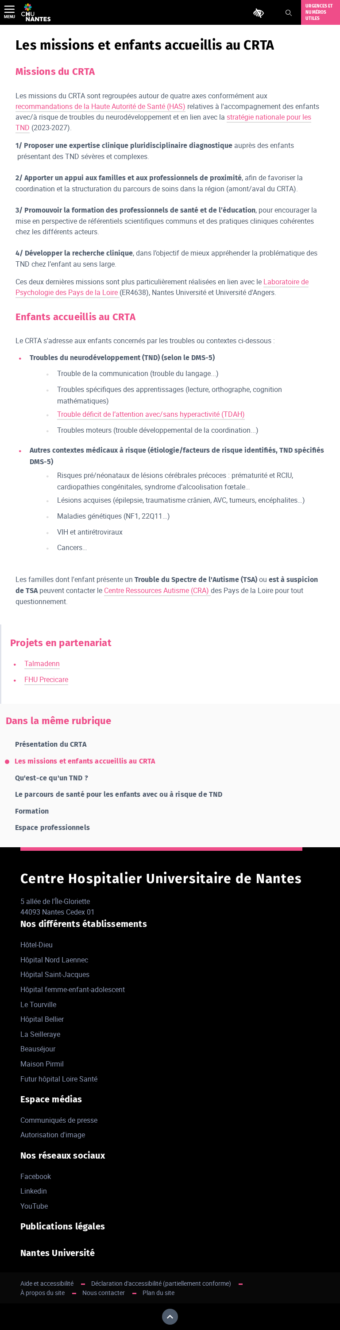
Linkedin (33, 1191)
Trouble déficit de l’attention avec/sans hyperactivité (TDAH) (151, 414)
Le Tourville (38, 1004)
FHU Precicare (46, 679)
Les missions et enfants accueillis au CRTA (85, 761)
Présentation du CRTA (50, 744)
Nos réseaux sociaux (62, 1155)
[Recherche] (288, 13)
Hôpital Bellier (42, 1019)
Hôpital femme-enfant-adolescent (72, 989)
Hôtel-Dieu (36, 945)
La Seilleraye (40, 1034)
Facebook (35, 1176)
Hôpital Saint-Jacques (54, 974)
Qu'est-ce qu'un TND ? (51, 778)
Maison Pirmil (42, 1064)
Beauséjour (37, 1049)
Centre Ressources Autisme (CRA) (157, 590)
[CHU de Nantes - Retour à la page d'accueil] (36, 12)
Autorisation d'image (52, 1135)
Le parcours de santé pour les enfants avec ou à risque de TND (119, 794)
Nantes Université (57, 1253)
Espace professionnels (52, 827)
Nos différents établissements (83, 924)
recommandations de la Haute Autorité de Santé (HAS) (100, 106)
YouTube (34, 1206)
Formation (32, 811)
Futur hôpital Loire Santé (58, 1079)
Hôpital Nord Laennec (54, 960)
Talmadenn (42, 663)
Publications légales (62, 1226)
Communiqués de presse (58, 1120)
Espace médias (51, 1099)
